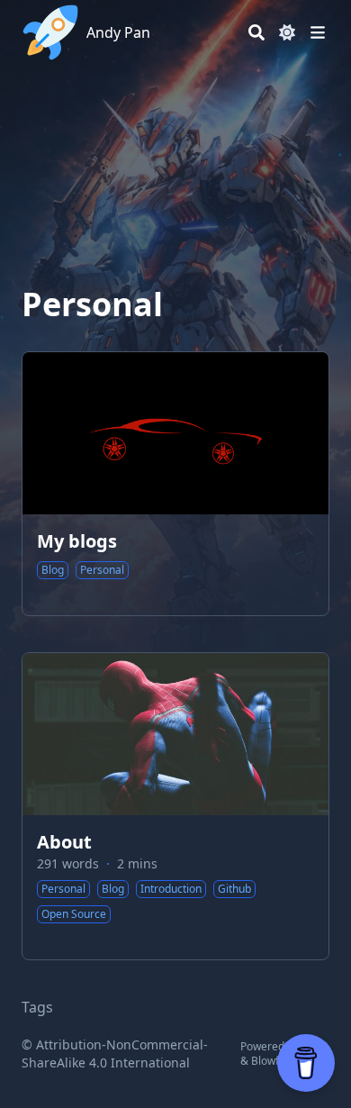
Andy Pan (118, 32)
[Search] (256, 32)
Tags (37, 1007)
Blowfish (272, 1060)
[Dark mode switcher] (287, 32)
